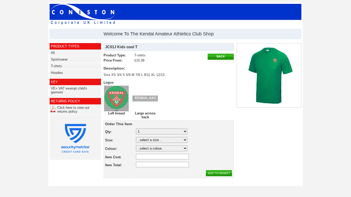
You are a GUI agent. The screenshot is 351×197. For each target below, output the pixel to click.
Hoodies (57, 73)
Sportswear (59, 59)
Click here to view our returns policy (73, 109)
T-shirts (56, 66)
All (53, 53)
